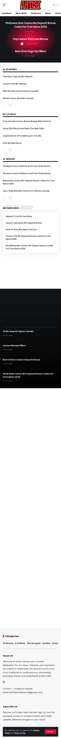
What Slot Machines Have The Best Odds (23, 128)
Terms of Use (19, 733)
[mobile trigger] (5, 5)
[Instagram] (4, 682)
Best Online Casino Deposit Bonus (21, 359)
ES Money (8, 643)
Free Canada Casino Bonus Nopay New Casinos (27, 121)
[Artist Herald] (30, 5)
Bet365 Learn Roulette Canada (18, 98)
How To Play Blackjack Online (21, 229)
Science (56, 643)
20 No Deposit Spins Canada (18, 331)
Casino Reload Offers (14, 345)
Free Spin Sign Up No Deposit (17, 76)
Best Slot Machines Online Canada (20, 91)
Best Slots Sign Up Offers (30, 51)
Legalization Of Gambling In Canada (22, 136)
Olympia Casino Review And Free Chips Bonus (26, 166)
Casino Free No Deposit (15, 84)
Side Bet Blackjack (12, 143)
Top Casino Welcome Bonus (30, 39)
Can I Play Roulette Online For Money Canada (26, 191)
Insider (46, 643)
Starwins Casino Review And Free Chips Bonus (27, 173)
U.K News (20, 643)
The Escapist (34, 643)
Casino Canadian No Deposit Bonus (24, 223)
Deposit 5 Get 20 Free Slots (19, 216)
